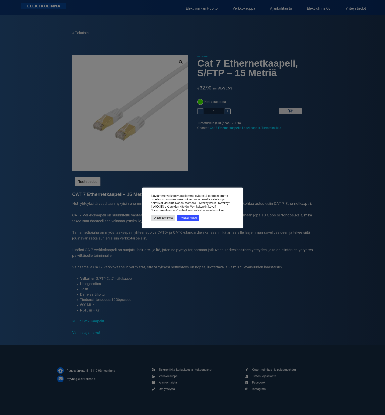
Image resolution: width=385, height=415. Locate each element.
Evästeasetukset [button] (163, 217)
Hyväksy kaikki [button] (188, 217)
